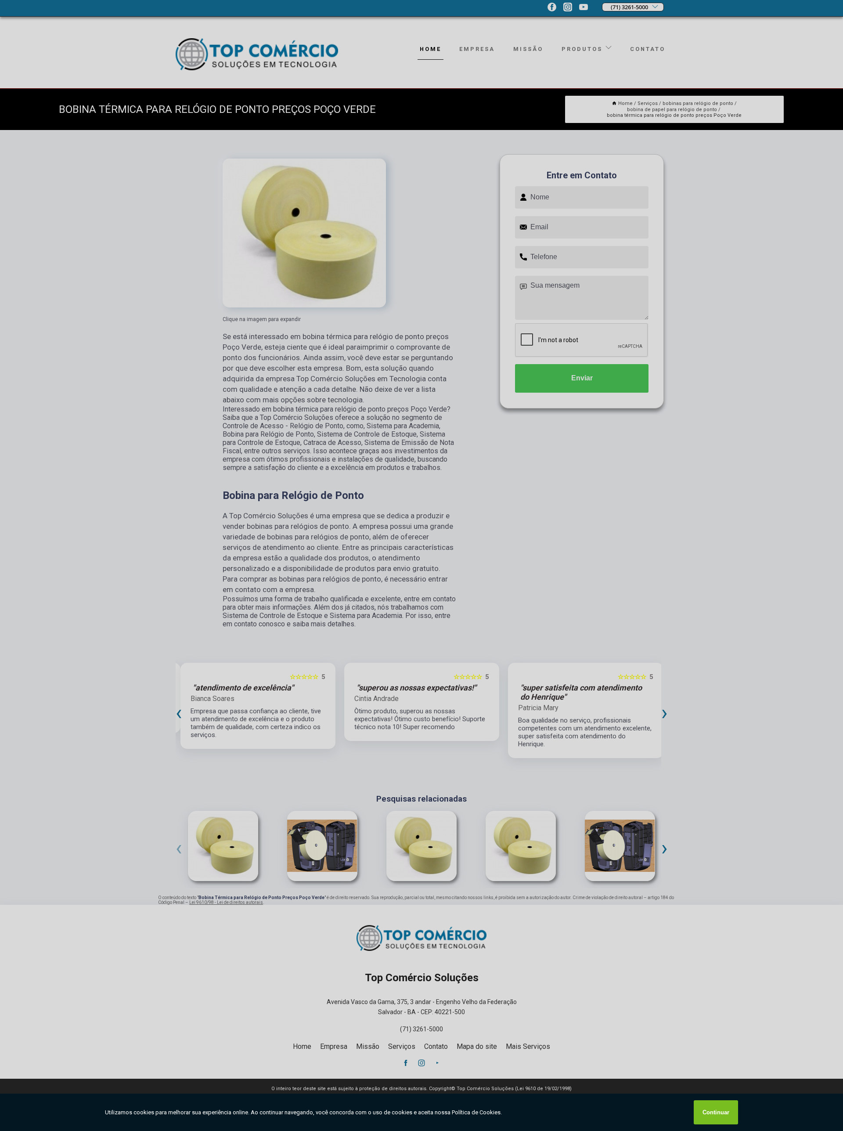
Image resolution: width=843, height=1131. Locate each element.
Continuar (715, 1112)
